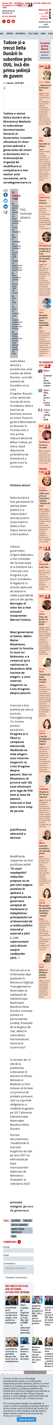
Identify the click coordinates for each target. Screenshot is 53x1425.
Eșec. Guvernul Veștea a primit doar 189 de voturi (16, 284)
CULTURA (33, 33)
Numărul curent (19, 4)
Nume (6, 1247)
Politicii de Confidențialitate (29, 1398)
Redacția (46, 3)
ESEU (43, 33)
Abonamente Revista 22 (8, 12)
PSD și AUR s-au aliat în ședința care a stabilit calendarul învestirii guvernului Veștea (17, 313)
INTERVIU (20, 33)
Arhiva (28, 3)
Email (6, 1255)
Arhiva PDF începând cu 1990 (8, 5)
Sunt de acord (26, 1419)
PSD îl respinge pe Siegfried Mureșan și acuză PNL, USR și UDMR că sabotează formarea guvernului (17, 253)
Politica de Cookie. (12, 1415)
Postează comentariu (16, 1277)
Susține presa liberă (45, 50)
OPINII (9, 33)
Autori (36, 3)
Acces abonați (9, 16)
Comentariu (9, 1263)
